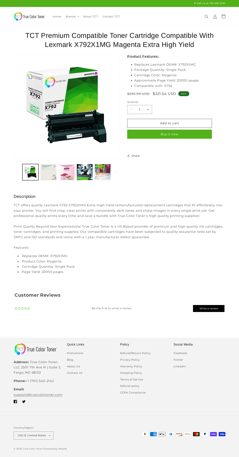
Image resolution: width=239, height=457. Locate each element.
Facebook (180, 353)
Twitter (179, 359)
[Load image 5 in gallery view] (103, 172)
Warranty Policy (131, 366)
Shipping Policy (131, 372)
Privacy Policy (130, 359)
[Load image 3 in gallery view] (66, 172)
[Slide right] (116, 172)
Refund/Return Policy (135, 353)
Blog (70, 359)
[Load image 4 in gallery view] (85, 172)
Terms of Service (131, 379)
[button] (72, 17)
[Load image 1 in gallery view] (30, 172)
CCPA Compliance (133, 392)
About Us (73, 366)
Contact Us (75, 372)
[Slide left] (17, 172)
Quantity (133, 101)
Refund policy (130, 386)
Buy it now (169, 134)
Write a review (208, 308)
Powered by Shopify (55, 448)
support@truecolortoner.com (38, 394)
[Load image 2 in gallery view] (48, 172)
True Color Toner (33, 448)
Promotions (75, 353)
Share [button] (136, 155)
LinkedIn (180, 366)
